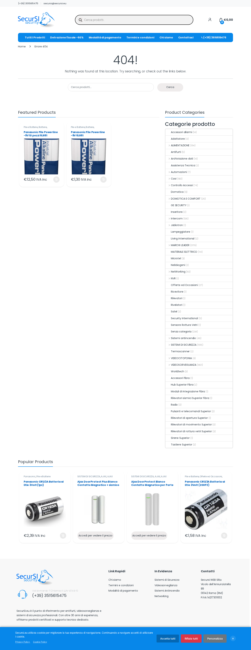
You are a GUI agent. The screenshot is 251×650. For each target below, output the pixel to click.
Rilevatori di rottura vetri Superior (191, 431)
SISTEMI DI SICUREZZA (183, 345)
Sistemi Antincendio (167, 590)
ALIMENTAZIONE (180, 145)
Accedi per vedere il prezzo (95, 535)
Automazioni (179, 172)
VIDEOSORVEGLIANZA (183, 365)
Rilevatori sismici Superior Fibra (190, 398)
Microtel (176, 258)
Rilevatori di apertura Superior (189, 418)
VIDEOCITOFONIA (181, 358)
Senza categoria (181, 331)
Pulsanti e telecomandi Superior (191, 411)
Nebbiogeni (178, 265)
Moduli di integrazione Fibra (188, 391)
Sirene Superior (180, 438)
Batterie (43, 127)
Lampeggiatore (180, 232)
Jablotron (177, 225)
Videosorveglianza (166, 585)
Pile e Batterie (31, 127)
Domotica (177, 192)
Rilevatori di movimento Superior (191, 424)
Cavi (173, 178)
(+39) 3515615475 (28, 3)
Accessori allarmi (181, 132)
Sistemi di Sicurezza (167, 580)
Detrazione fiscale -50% (67, 37)
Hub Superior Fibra (182, 384)
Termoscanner (180, 351)
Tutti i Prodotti (35, 37)
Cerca (170, 87)
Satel (174, 311)
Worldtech (177, 371)
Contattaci (186, 37)
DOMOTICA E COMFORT (185, 198)
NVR (173, 278)
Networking (161, 596)
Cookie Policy (40, 641)
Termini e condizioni (140, 37)
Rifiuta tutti (191, 638)
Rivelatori (176, 305)
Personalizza (215, 638)
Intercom (177, 218)
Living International (182, 238)
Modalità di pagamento (105, 37)
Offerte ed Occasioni (184, 285)
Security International (184, 318)
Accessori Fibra (180, 378)
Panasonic (30, 476)
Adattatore (178, 139)
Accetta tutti (167, 638)
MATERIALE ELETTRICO (184, 252)
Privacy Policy (22, 641)
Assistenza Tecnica (183, 165)
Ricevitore (177, 291)
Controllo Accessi (182, 185)
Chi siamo (166, 37)
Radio (174, 405)
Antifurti (176, 152)
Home (22, 46)
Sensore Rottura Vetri (184, 325)
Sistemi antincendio (183, 338)
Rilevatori (176, 298)
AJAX (103, 476)
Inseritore (177, 212)
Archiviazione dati (182, 158)
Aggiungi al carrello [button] (54, 179)
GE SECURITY (178, 205)
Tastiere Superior (181, 444)
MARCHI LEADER (180, 245)
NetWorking (178, 271)
